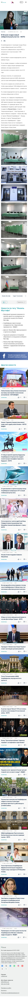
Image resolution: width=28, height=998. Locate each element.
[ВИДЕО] (14, 757)
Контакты (3, 990)
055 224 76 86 (5, 984)
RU (21, 2)
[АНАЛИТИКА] (14, 727)
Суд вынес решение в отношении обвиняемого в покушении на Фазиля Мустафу (14, 337)
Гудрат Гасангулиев (17, 296)
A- (1, 40)
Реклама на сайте (6, 988)
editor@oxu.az (5, 982)
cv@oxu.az (4, 976)
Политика (4, 397)
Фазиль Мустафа (6, 296)
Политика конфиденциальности (10, 993)
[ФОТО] (14, 441)
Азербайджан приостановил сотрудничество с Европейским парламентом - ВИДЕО (13, 325)
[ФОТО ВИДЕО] (14, 377)
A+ (5, 41)
